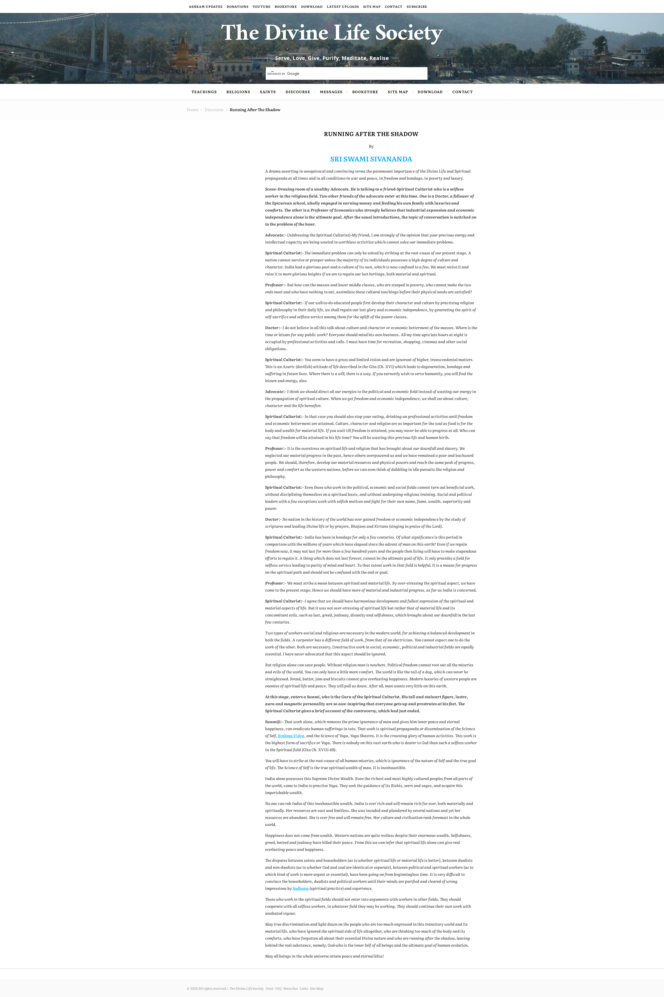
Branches (290, 988)
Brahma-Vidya (291, 735)
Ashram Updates (206, 6)
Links (304, 988)
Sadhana (301, 888)
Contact (394, 6)
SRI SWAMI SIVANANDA (371, 158)
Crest (269, 988)
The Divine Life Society (332, 36)
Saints (268, 91)
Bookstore (286, 6)
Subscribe (417, 6)
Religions (238, 91)
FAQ (278, 988)
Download (312, 6)
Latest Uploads (343, 6)
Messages (331, 91)
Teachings (204, 91)
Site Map (372, 6)
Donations (237, 6)
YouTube (262, 6)
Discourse (298, 91)
